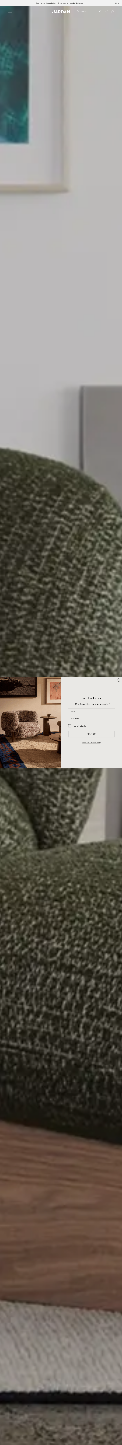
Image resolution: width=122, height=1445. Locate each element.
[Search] (78, 12)
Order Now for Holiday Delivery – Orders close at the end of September (59, 3)
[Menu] (9, 12)
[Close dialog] (118, 680)
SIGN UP (91, 734)
